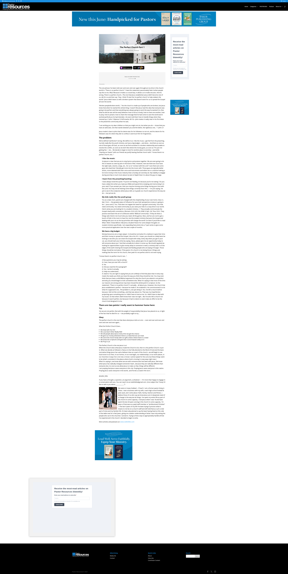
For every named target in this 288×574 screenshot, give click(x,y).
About (150, 556)
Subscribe (151, 558)
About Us (278, 6)
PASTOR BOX (263, 6)
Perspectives (129, 50)
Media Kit (113, 556)
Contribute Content (154, 560)
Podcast (271, 6)
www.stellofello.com (127, 422)
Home (246, 6)
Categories (253, 6)
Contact (112, 558)
